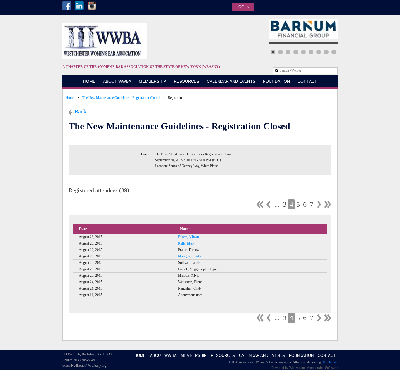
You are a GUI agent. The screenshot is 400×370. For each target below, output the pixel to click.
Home (70, 98)
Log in (242, 7)
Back (80, 111)
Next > (319, 204)
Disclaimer (330, 362)
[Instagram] (92, 5)
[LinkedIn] (79, 5)
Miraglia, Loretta (189, 256)
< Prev (268, 204)
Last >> (328, 204)
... (277, 204)
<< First (260, 204)
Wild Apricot (297, 367)
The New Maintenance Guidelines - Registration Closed (121, 98)
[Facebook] (66, 5)
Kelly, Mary (186, 243)
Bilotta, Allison (188, 237)
